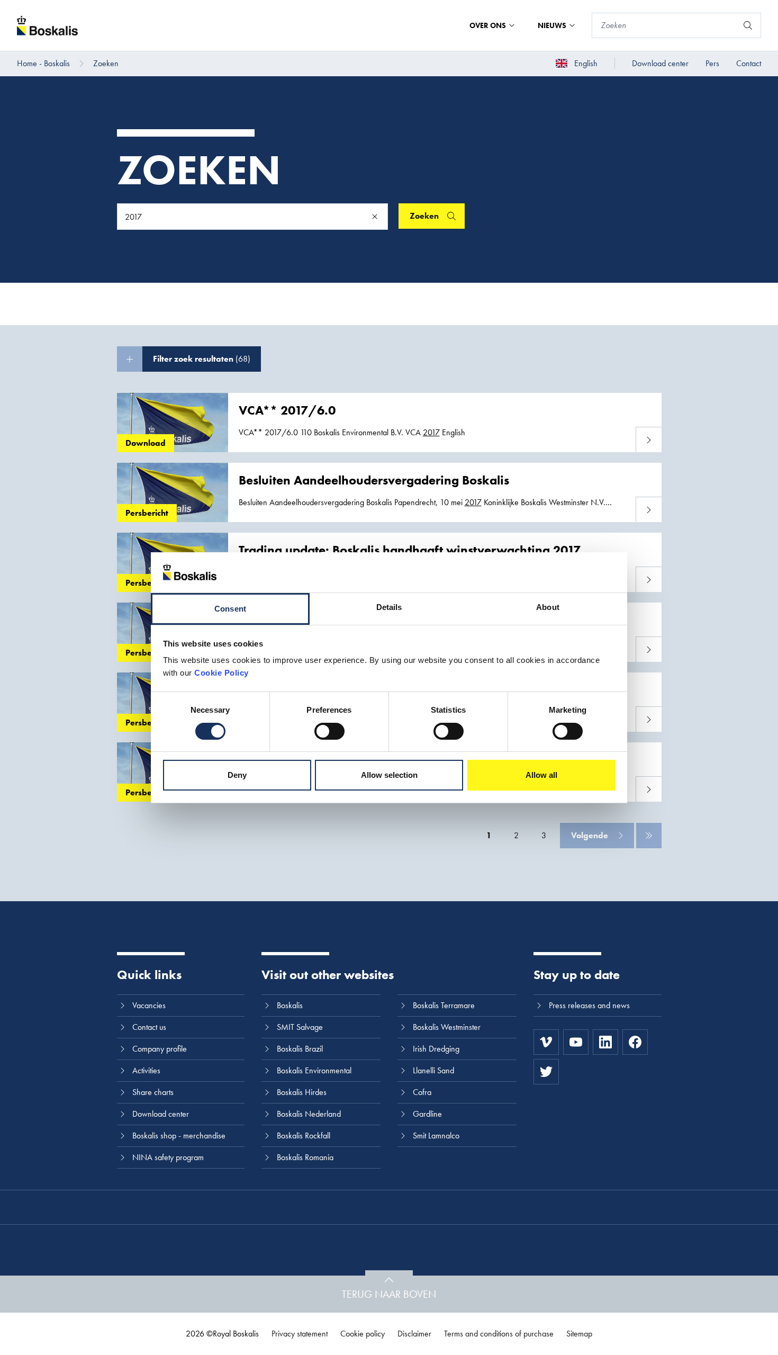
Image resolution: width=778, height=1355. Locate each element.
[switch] (329, 731)
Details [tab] (389, 607)
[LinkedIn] (605, 1042)
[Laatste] (649, 835)
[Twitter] (546, 1071)
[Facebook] (635, 1042)
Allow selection (389, 774)
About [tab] (547, 607)
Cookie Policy (221, 672)
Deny (237, 774)
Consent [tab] (230, 608)
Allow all (541, 774)
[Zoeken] (748, 25)
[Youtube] (576, 1042)
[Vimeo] (546, 1042)
